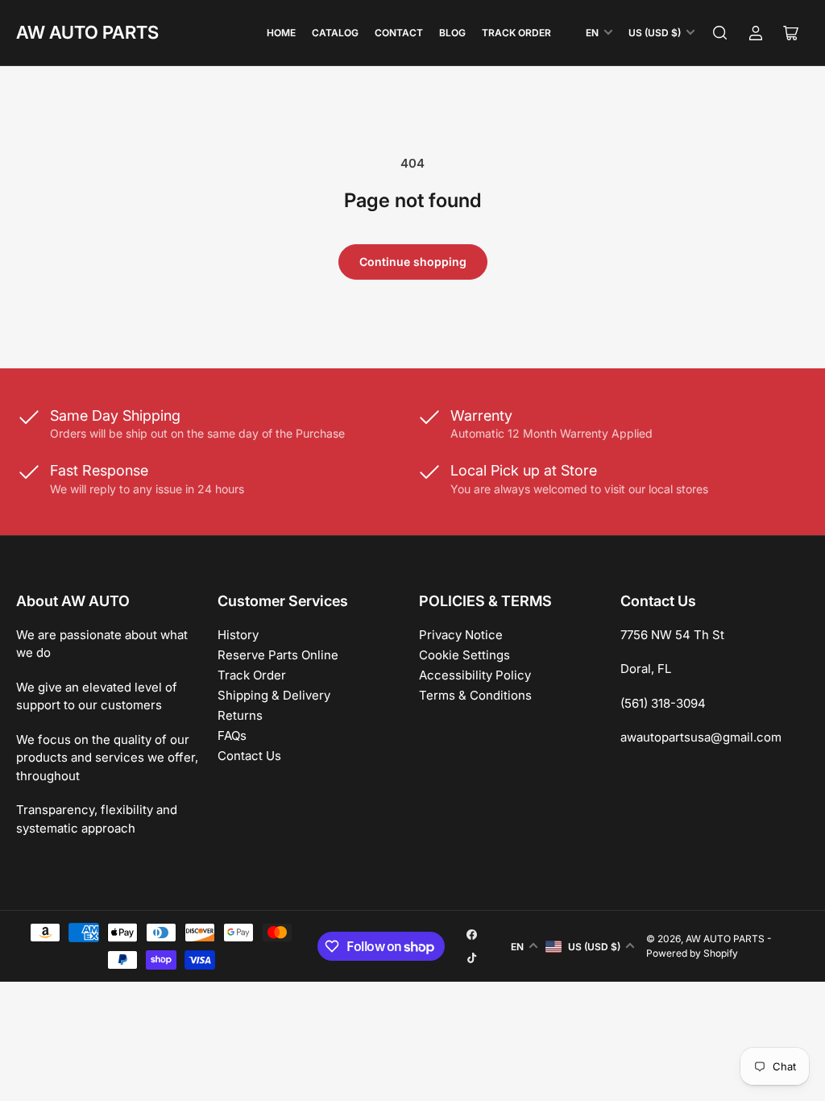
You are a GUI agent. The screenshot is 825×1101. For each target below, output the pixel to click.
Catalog (335, 33)
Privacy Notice (461, 634)
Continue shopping (412, 261)
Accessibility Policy (475, 675)
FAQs (232, 735)
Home (281, 33)
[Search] (720, 33)
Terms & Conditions (475, 695)
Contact (399, 33)
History (238, 634)
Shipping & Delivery (274, 695)
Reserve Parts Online (278, 655)
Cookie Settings (464, 655)
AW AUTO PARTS (87, 32)
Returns (240, 715)
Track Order (516, 33)
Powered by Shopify (692, 953)
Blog (452, 33)
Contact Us (249, 755)
